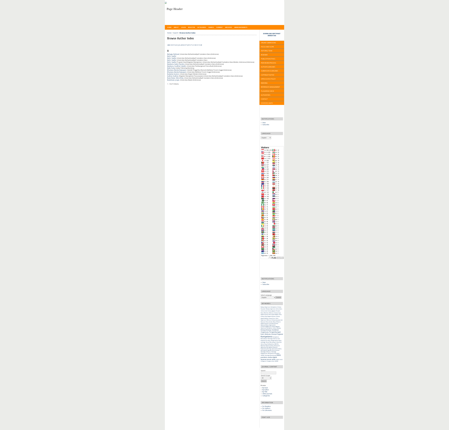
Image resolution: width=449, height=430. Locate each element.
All (201, 45)
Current (219, 27)
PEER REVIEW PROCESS (268, 63)
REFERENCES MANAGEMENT (270, 87)
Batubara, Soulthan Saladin (176, 66)
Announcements (240, 27)
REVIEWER (264, 55)
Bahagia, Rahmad (173, 54)
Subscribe (265, 125)
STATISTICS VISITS (267, 103)
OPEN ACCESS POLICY (268, 79)
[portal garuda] (175, 92)
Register (191, 27)
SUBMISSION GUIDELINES (269, 71)
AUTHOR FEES (265, 95)
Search (211, 27)
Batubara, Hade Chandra (175, 64)
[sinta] (168, 92)
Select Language (266, 295)
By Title (264, 392)
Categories (266, 396)
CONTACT (264, 99)
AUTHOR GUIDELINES (268, 67)
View (264, 123)
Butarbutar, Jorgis (173, 80)
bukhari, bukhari (172, 76)
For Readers (266, 406)
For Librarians (267, 410)
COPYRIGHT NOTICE (267, 75)
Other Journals (267, 394)
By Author (265, 390)
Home (169, 27)
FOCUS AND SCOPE (267, 47)
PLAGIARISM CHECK (267, 91)
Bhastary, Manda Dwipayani (176, 70)
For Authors (266, 408)
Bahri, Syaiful (171, 56)
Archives (228, 27)
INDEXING (264, 83)
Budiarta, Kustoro (173, 74)
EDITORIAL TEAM (266, 51)
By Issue (265, 388)
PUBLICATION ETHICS (268, 59)
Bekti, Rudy (171, 68)
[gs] (170, 92)
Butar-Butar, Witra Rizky (175, 78)
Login (183, 27)
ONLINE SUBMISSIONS (268, 43)
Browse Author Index (187, 33)
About (176, 27)
